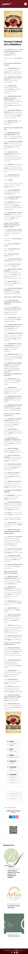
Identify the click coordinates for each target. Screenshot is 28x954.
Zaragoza (13, 782)
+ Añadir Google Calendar (13, 793)
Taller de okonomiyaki (13, 936)
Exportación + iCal (13, 798)
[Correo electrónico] (17, 817)
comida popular (11, 807)
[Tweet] (13, 817)
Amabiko (17, 950)
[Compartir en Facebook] (10, 817)
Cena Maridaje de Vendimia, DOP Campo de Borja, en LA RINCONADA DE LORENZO (13, 874)
